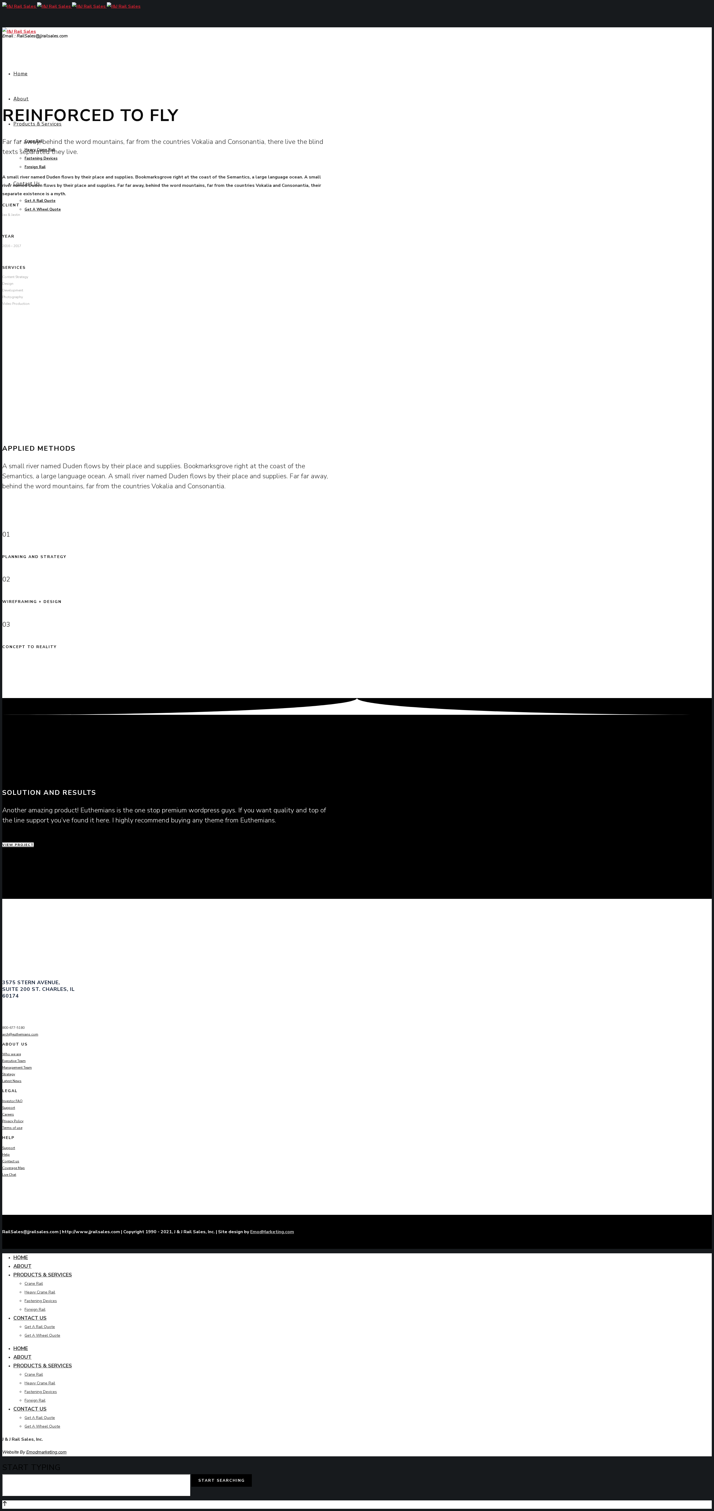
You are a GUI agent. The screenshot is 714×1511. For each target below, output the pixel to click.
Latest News (11, 1081)
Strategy (8, 1074)
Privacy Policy (12, 1121)
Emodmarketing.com (46, 1452)
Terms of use (12, 1128)
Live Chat (9, 1174)
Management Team (17, 1067)
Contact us (10, 1161)
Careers (8, 1114)
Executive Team (14, 1061)
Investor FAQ (12, 1101)
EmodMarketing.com (272, 1232)
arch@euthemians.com (20, 1034)
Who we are (11, 1054)
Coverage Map (13, 1168)
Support (8, 1108)
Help (6, 1154)
